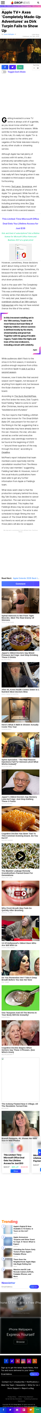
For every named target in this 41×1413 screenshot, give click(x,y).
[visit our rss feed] (34, 1361)
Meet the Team (7, 1385)
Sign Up (34, 1287)
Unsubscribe (19, 1382)
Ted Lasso (16, 186)
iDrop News (17, 1404)
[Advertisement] (20, 95)
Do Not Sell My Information (14, 1399)
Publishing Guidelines (31, 1399)
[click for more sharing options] (20, 67)
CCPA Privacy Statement (25, 1397)
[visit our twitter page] (12, 1361)
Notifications (32, 1382)
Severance (27, 186)
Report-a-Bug (28, 1388)
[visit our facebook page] (6, 1361)
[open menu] (3, 2)
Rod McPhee (25, 396)
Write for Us (33, 1385)
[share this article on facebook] (5, 67)
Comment (20, 584)
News (3, 9)
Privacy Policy (12, 1397)
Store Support (13, 1388)
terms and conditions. (30, 1406)
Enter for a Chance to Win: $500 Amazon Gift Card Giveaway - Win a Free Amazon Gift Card (20, 6)
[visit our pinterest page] (17, 1361)
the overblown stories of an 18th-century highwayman (19, 301)
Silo (3, 189)
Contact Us (7, 1382)
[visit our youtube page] (29, 1361)
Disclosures (21, 1401)
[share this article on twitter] (12, 67)
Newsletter (21, 1385)
